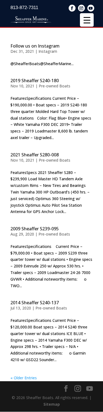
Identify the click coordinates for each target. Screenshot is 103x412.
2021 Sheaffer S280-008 (34, 155)
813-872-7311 (24, 7)
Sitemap (51, 404)
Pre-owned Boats (54, 86)
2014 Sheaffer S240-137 (34, 303)
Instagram (47, 51)
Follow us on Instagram (35, 46)
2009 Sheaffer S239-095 (34, 229)
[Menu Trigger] (87, 20)
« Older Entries (23, 377)
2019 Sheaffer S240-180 (34, 81)
